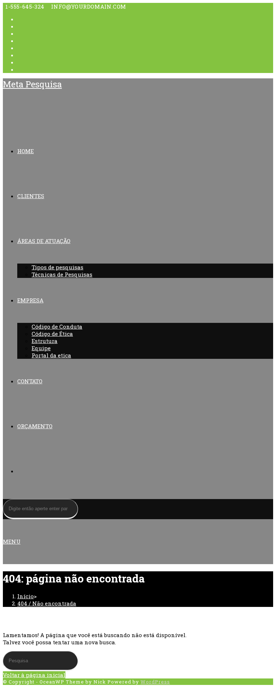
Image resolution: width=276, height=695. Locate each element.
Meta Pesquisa (32, 84)
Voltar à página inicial (34, 674)
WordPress (155, 681)
